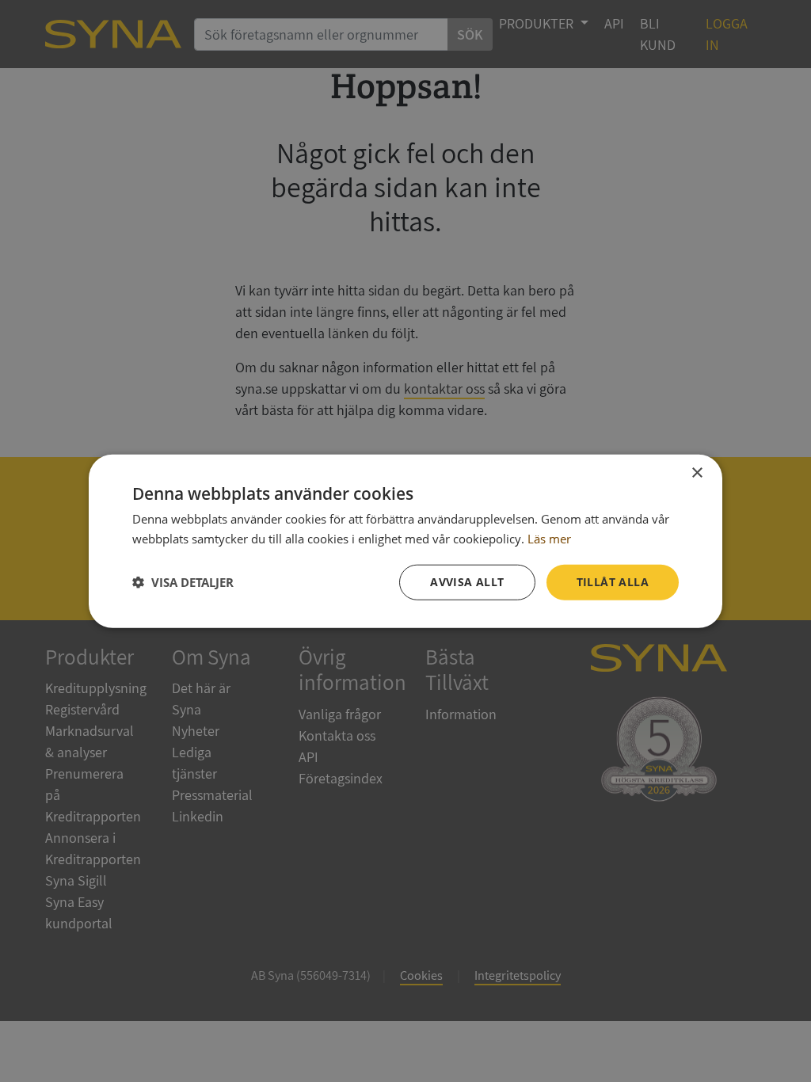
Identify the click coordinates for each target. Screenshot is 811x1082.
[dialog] (405, 541)
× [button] (696, 473)
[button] (183, 582)
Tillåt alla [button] (613, 581)
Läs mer (549, 539)
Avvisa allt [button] (467, 581)
